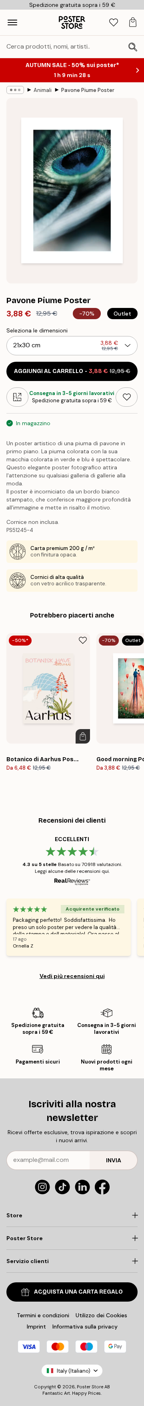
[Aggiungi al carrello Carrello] (83, 736)
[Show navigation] (12, 22)
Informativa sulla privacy (85, 1326)
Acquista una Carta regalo (78, 1291)
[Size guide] (17, 397)
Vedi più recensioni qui (72, 976)
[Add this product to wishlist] (127, 397)
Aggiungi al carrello (72, 371)
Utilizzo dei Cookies (101, 1315)
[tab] (113, 22)
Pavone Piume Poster (87, 90)
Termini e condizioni (43, 1315)
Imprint (36, 1326)
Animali (43, 90)
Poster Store (90, 1387)
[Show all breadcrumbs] (15, 90)
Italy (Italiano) (73, 1370)
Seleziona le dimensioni (37, 330)
